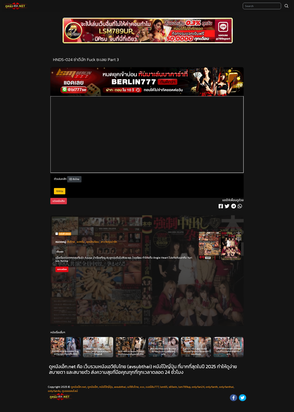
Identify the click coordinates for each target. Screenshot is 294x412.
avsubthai (120, 387)
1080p (59, 191)
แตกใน (80, 242)
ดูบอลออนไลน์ (70, 391)
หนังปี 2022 (64, 233)
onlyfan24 (198, 387)
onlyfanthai (226, 387)
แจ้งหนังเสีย (59, 201)
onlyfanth (212, 387)
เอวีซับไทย (133, 387)
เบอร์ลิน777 (152, 387)
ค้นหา (286, 6)
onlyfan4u (54, 391)
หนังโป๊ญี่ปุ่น (106, 387)
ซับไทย (75, 179)
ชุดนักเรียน (92, 242)
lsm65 (163, 387)
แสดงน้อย (62, 269)
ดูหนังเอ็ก (92, 387)
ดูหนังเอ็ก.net (78, 387)
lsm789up (184, 387)
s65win (173, 387)
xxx (142, 387)
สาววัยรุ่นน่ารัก (109, 242)
